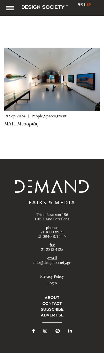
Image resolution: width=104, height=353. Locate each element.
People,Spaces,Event (49, 116)
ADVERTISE (52, 315)
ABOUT (52, 298)
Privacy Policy (52, 276)
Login (52, 283)
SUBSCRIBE (52, 309)
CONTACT (52, 303)
